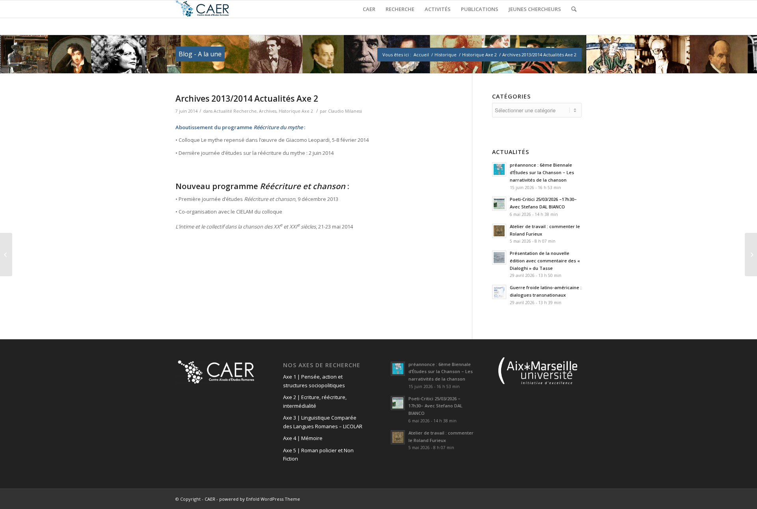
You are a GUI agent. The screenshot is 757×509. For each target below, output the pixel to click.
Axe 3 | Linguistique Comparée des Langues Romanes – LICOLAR (322, 421)
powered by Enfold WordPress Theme (259, 499)
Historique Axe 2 (479, 55)
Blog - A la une (200, 54)
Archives (267, 111)
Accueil (421, 55)
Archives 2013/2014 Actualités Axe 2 (246, 98)
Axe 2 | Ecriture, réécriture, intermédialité (315, 401)
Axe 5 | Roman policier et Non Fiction (318, 454)
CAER (210, 499)
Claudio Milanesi (345, 111)
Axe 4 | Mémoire (303, 438)
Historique (445, 55)
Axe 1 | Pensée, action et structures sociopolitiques (314, 380)
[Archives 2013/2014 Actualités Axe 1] (6, 254)
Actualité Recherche (235, 111)
